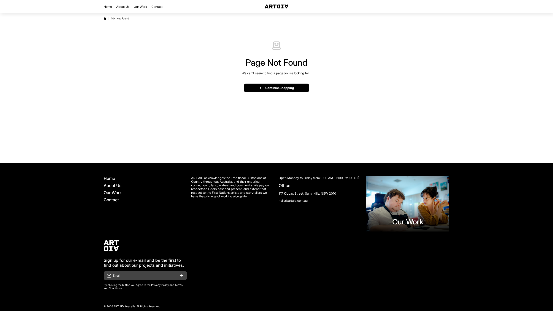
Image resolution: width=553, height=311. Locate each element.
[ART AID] (276, 6)
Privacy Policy (160, 285)
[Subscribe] (181, 275)
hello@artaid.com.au (293, 200)
